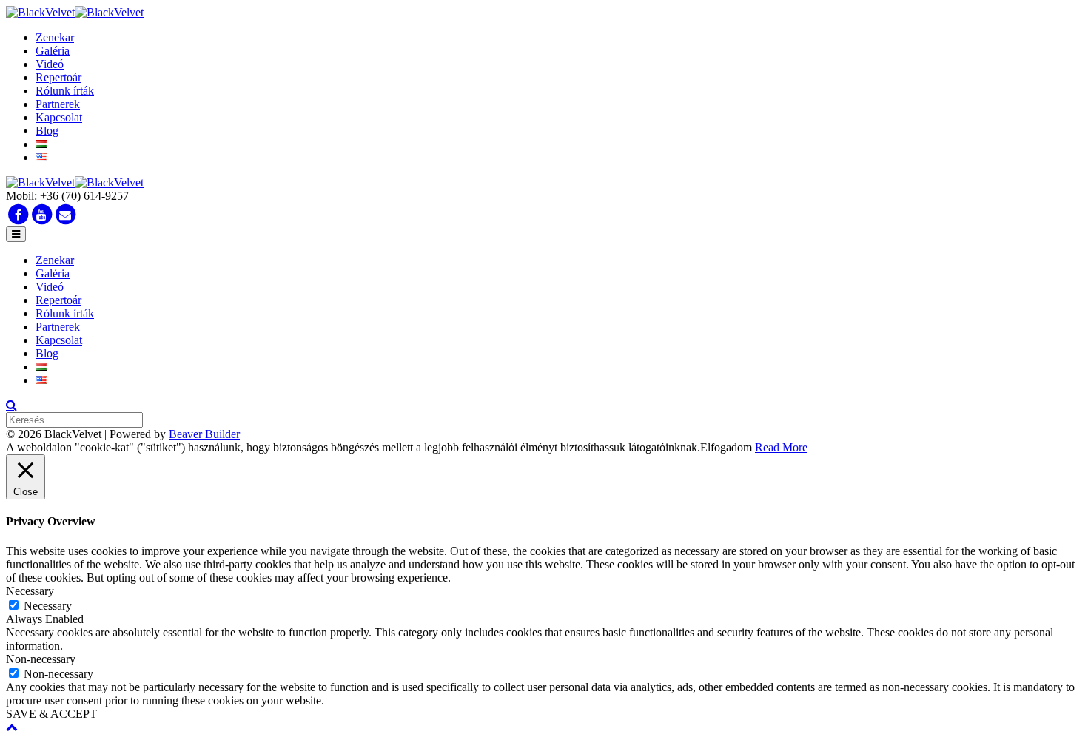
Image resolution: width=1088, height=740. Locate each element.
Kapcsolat (59, 117)
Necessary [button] (30, 591)
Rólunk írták (65, 90)
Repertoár (58, 77)
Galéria (53, 50)
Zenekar (55, 37)
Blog (47, 130)
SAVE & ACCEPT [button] (51, 713)
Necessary (48, 605)
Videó (50, 64)
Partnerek (58, 104)
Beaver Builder (204, 434)
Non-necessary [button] (40, 659)
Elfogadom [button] (726, 447)
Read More (781, 447)
